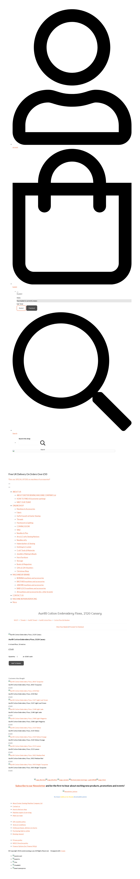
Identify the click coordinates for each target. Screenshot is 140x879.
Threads (20, 519)
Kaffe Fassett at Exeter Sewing (28, 516)
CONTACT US (18, 595)
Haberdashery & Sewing (26, 543)
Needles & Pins (22, 533)
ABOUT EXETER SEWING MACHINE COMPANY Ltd (36, 495)
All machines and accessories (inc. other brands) (35, 592)
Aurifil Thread (32, 620)
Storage (20, 561)
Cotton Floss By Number (62, 620)
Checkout (31, 308)
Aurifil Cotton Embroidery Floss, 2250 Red (23, 694)
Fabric (19, 512)
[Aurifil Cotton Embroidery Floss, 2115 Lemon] (25, 746)
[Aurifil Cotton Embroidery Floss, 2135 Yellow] (25, 728)
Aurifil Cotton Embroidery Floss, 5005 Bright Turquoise (27, 767)
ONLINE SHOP (18, 505)
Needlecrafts (22, 540)
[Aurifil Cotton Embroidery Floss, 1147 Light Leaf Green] (28, 700)
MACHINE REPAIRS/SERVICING (25, 599)
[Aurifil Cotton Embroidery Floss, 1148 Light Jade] (26, 709)
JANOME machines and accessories (30, 585)
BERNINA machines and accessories (30, 578)
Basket (21, 308)
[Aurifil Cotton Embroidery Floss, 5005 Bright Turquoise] (28, 764)
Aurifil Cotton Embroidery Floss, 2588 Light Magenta (27, 721)
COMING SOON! (23, 526)
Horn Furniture (22, 557)
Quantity (12, 656)
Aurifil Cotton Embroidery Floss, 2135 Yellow (24, 731)
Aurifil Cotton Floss (45, 620)
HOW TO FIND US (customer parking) (31, 499)
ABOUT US (17, 492)
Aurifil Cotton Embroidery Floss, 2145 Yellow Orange (27, 740)
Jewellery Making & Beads (27, 554)
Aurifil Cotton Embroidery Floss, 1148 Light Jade (25, 712)
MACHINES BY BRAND (21, 574)
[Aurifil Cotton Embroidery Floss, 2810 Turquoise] (26, 682)
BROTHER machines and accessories (31, 581)
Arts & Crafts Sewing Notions (28, 537)
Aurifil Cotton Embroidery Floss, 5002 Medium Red (26, 758)
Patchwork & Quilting (25, 523)
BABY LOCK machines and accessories (31, 588)
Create (63, 851)
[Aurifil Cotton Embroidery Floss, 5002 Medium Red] (27, 755)
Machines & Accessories (26, 509)
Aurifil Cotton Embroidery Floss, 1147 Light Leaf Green (27, 703)
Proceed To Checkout (76, 627)
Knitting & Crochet (24, 547)
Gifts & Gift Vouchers (25, 568)
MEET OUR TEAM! (24, 502)
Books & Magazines (24, 564)
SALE (18, 530)
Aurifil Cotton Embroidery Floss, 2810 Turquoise (25, 685)
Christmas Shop (23, 571)
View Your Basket (62, 627)
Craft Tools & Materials (26, 550)
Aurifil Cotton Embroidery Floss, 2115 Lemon (24, 749)
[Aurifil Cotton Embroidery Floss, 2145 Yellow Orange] (27, 737)
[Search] (42, 442)
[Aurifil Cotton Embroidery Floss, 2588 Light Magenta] (28, 718)
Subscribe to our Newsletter (30, 785)
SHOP (16, 620)
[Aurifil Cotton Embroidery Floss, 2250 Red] (24, 691)
